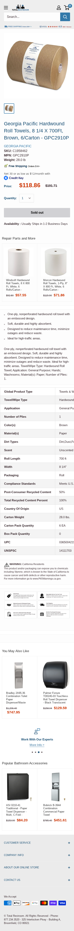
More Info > (37, 745)
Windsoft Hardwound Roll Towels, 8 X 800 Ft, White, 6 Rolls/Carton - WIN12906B (18, 285)
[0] (66, 7)
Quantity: (10, 198)
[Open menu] (6, 7)
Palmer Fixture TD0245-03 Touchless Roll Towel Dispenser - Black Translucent (55, 697)
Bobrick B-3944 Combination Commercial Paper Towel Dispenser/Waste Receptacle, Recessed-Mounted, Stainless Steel (54, 810)
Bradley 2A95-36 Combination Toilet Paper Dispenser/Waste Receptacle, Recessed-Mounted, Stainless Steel (17, 697)
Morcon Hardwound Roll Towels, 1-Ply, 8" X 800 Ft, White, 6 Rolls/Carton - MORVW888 (55, 285)
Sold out (37, 212)
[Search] (65, 17)
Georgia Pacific (18, 146)
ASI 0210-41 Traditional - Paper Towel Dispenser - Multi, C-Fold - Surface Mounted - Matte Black (16, 810)
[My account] (59, 7)
